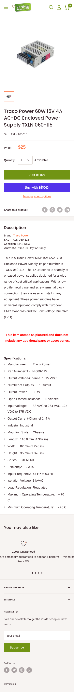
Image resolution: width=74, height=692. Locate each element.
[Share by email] (67, 210)
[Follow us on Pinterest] (29, 670)
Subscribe (17, 647)
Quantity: (10, 160)
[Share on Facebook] (45, 210)
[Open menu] (6, 7)
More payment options (37, 196)
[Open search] (51, 7)
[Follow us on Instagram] (21, 670)
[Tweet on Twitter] (60, 210)
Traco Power (21, 235)
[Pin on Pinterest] (52, 210)
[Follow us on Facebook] (6, 670)
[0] (66, 7)
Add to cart (37, 174)
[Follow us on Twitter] (14, 670)
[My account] (59, 7)
